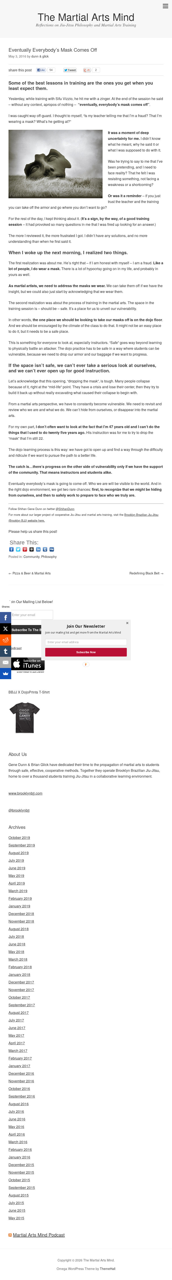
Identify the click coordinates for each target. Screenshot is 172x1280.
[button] (86, 626)
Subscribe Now (86, 652)
